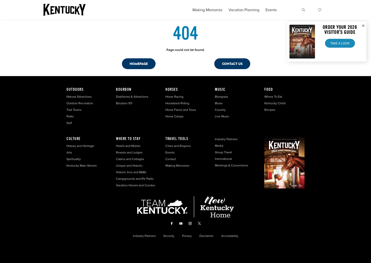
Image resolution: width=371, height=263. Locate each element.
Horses (171, 90)
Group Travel (223, 152)
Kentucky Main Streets (81, 165)
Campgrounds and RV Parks (134, 178)
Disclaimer (206, 236)
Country (220, 110)
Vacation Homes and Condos (135, 185)
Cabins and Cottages (130, 159)
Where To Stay (128, 139)
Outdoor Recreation (79, 103)
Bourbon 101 (124, 103)
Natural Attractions (79, 96)
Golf (69, 123)
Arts (69, 152)
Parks (70, 116)
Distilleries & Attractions (132, 96)
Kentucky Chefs (275, 103)
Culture (73, 139)
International (223, 159)
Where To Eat (273, 96)
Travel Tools (176, 139)
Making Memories (207, 10)
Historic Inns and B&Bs (131, 172)
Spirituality (74, 159)
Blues (218, 103)
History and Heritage (80, 146)
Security (168, 236)
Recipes (270, 110)
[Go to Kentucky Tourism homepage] (64, 10)
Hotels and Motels (128, 146)
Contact (170, 159)
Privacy (187, 236)
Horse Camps (174, 116)
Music (220, 90)
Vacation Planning (244, 10)
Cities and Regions (178, 146)
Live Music (222, 116)
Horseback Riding (177, 103)
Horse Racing (174, 96)
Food (268, 90)
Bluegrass (221, 96)
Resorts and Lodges (129, 152)
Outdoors (74, 90)
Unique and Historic (129, 165)
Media (219, 145)
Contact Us (232, 63)
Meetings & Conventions (231, 165)
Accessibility (229, 236)
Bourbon (123, 90)
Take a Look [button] (340, 43)
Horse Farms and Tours (180, 110)
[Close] (363, 25)
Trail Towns (73, 110)
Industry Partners (226, 139)
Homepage (139, 63)
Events (271, 10)
